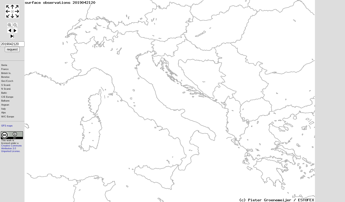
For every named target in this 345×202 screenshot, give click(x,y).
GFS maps (7, 125)
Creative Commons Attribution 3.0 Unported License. (11, 148)
